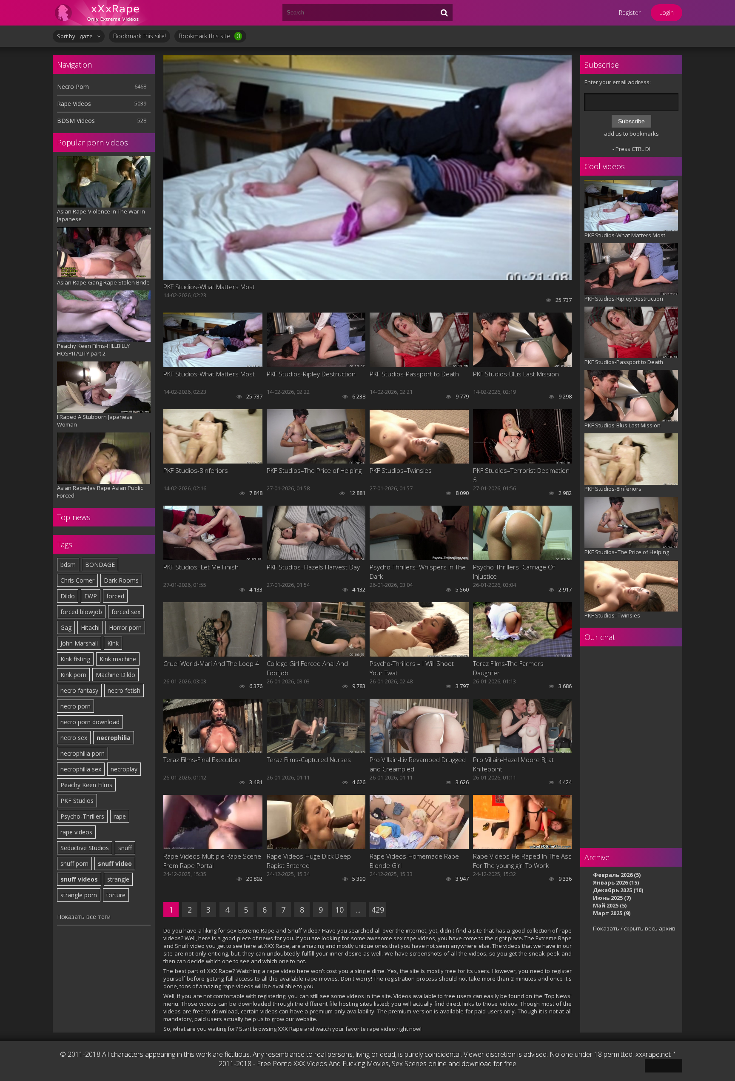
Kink (113, 643)
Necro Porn (73, 86)
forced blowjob (81, 612)
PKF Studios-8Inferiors (195, 470)
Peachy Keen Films (86, 785)
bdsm (68, 564)
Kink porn (73, 675)
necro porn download (90, 722)
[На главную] (104, 13)
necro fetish (124, 690)
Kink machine (118, 659)
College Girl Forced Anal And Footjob (307, 668)
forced (115, 596)
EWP (90, 596)
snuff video (115, 863)
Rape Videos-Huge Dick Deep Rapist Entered (309, 861)
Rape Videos (74, 104)
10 (339, 910)
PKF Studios (77, 801)
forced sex (125, 612)
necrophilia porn (82, 753)
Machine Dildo (115, 675)
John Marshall (79, 643)
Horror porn (125, 627)
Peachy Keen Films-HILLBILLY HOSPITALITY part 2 (93, 349)
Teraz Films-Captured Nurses (309, 759)
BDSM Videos (76, 121)
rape (120, 816)
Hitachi (90, 627)
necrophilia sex (80, 769)
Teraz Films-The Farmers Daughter (508, 668)
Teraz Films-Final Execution (201, 759)
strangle (118, 879)
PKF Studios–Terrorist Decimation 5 (521, 475)
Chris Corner (77, 580)
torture (115, 895)
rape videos (76, 832)
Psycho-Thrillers (82, 816)
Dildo (67, 596)
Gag (65, 627)
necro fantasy (79, 690)
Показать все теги (84, 917)
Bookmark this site (209, 36)
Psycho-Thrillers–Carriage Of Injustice (514, 571)
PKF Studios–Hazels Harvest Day (313, 567)
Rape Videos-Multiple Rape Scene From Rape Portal (212, 861)
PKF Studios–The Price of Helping (314, 470)
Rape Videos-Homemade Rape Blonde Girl (414, 861)
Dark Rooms (121, 580)
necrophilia (114, 738)
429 (377, 910)
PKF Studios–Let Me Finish (201, 567)
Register (630, 13)
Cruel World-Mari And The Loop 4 (211, 663)
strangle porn (78, 895)
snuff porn (74, 863)
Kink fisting (75, 659)
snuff (125, 848)
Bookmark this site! (139, 36)
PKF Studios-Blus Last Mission (516, 374)
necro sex (73, 738)
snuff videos (79, 879)
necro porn (75, 706)
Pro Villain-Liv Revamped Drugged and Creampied (418, 764)
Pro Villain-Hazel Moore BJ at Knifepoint (513, 764)
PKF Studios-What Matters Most (209, 286)
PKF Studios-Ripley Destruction (311, 374)
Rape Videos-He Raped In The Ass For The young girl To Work (522, 861)
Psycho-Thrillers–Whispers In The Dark (418, 571)
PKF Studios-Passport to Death (414, 374)
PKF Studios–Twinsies (401, 470)
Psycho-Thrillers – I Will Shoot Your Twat (412, 668)
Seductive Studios (84, 848)
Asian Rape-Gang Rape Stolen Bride (103, 282)
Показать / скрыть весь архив (634, 928)
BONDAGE (100, 564)
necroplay (124, 769)
